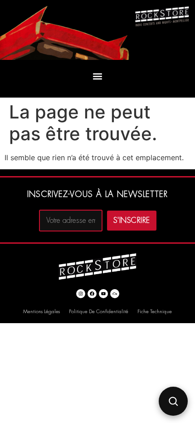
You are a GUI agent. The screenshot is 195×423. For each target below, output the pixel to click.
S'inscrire (131, 220)
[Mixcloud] (114, 293)
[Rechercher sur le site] (173, 401)
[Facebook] (92, 293)
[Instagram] (80, 293)
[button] (97, 76)
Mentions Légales (41, 311)
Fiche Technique (154, 311)
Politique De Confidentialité (98, 311)
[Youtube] (103, 293)
